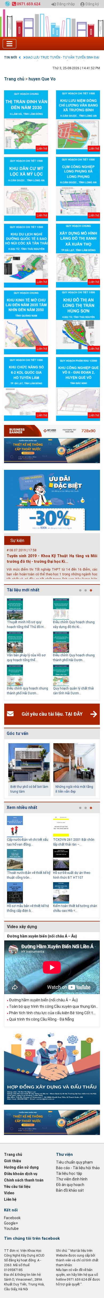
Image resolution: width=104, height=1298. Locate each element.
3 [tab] (91, 590)
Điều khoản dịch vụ (20, 1174)
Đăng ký (92, 4)
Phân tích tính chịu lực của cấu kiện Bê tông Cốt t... (52, 1013)
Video (9, 1193)
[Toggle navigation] (9, 43)
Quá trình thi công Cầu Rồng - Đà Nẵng (41, 1019)
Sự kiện (17, 540)
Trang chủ (14, 79)
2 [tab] (85, 590)
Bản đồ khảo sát (70, 1190)
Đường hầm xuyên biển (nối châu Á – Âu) (42, 936)
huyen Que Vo (42, 79)
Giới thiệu (12, 1161)
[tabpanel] (30, 648)
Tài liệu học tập (69, 1173)
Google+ (11, 1223)
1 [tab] (80, 590)
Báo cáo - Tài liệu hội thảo (78, 1168)
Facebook (12, 1218)
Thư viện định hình (71, 1179)
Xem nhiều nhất (22, 807)
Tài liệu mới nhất (23, 589)
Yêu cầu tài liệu (17, 1186)
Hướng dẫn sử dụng (21, 1167)
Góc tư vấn (17, 733)
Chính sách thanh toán (23, 1180)
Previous (3, 648)
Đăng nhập (65, 4)
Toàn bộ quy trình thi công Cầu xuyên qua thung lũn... (53, 1006)
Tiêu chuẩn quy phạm (74, 1162)
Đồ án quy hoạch (70, 1185)
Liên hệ (10, 1199)
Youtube (11, 1228)
